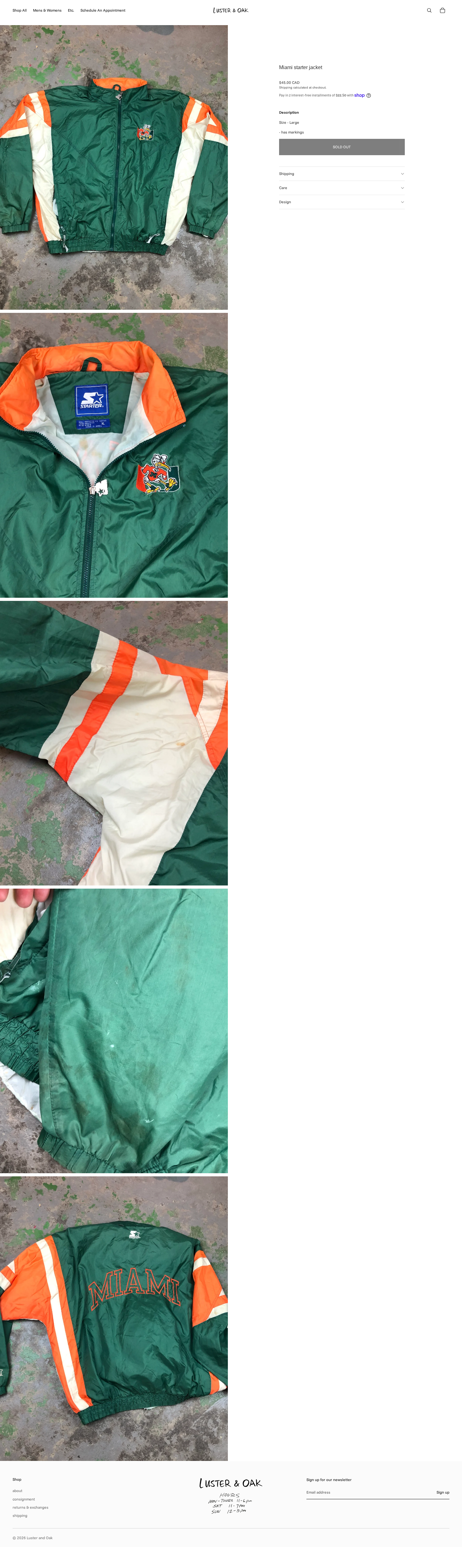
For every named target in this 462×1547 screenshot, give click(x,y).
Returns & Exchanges (30, 1507)
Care (283, 187)
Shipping (286, 173)
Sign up (443, 1492)
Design (285, 201)
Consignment (24, 1499)
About (17, 1490)
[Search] (429, 10)
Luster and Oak (39, 1537)
